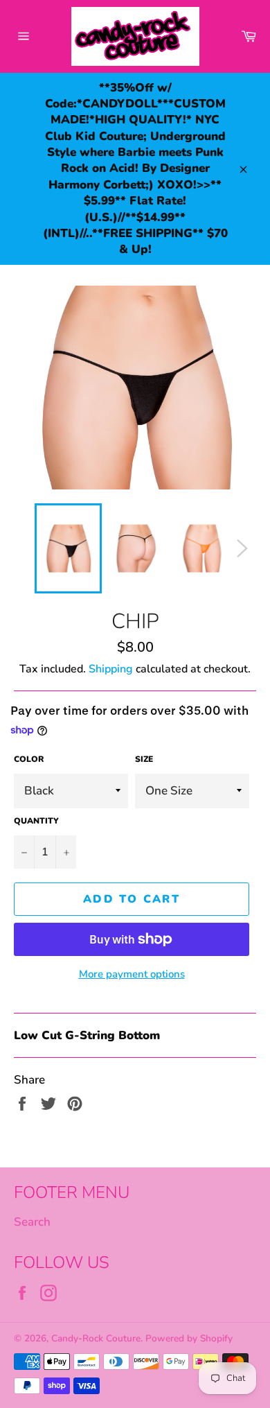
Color (29, 759)
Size (144, 759)
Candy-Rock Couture (96, 1338)
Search (32, 1222)
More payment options (132, 974)
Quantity (36, 820)
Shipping (111, 669)
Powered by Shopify (189, 1338)
